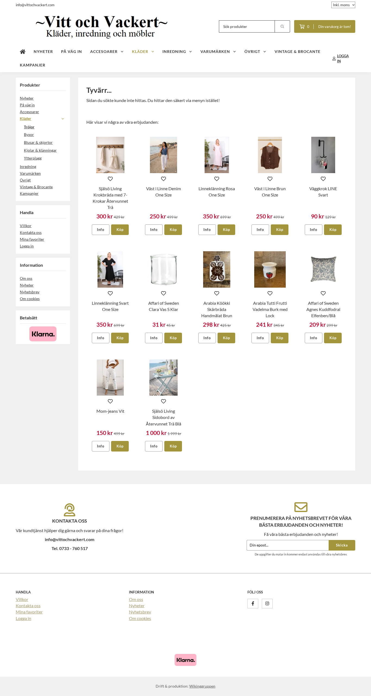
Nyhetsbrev (29, 292)
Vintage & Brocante (297, 51)
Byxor (29, 134)
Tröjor (29, 127)
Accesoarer (104, 51)
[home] (23, 52)
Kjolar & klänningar (40, 150)
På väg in (71, 51)
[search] (282, 26)
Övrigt (252, 51)
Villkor (26, 225)
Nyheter (43, 51)
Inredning (174, 51)
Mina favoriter (32, 239)
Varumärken (215, 51)
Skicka (342, 545)
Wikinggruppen (202, 686)
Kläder (140, 51)
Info (100, 229)
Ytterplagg (33, 158)
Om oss (26, 278)
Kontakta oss (31, 232)
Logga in (27, 246)
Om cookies (30, 298)
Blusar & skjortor (38, 142)
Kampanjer (32, 65)
